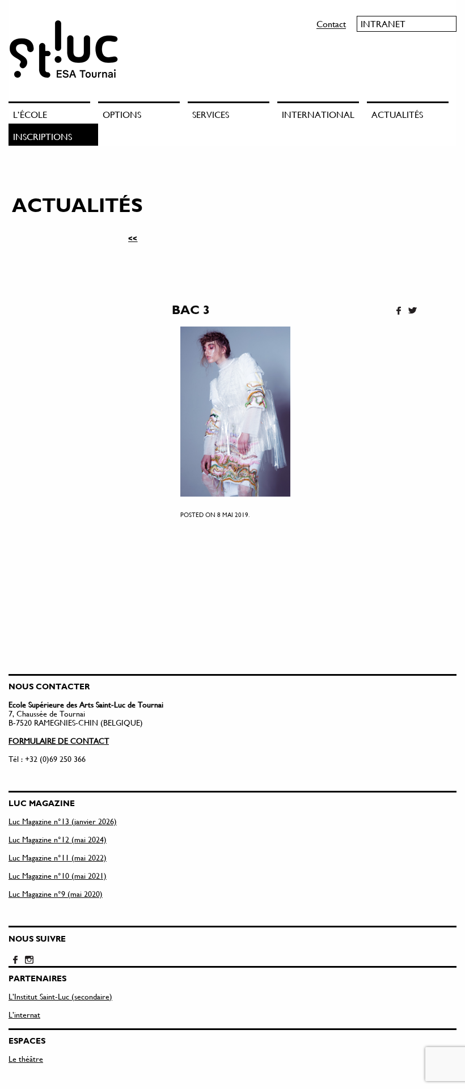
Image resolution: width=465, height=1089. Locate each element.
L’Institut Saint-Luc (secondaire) (60, 996)
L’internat (24, 1014)
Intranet (383, 23)
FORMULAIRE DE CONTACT (59, 741)
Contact (331, 23)
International (318, 114)
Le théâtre (26, 1059)
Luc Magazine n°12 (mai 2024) (58, 839)
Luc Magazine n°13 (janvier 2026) (63, 821)
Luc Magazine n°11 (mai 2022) (58, 857)
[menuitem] (53, 112)
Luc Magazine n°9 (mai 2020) (56, 894)
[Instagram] (29, 960)
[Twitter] (412, 311)
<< (132, 238)
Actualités (397, 114)
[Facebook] (398, 311)
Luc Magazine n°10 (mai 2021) (58, 876)
